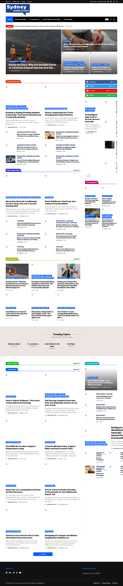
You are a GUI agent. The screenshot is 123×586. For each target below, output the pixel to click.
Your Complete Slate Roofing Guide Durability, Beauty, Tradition (27, 250)
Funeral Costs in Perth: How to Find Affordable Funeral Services (22, 536)
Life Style (22, 61)
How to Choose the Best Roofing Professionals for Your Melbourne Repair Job (61, 492)
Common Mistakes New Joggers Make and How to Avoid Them (60, 447)
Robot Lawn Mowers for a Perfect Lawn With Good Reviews (65, 250)
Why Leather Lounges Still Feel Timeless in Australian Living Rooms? (28, 135)
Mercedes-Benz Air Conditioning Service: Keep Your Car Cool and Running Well (21, 203)
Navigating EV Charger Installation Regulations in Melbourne (61, 536)
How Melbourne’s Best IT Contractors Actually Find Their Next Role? (16, 314)
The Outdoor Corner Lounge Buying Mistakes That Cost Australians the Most (68, 315)
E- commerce (79, 62)
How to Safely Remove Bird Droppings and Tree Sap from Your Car (109, 201)
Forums (114, 583)
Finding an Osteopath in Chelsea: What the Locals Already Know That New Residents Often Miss (68, 285)
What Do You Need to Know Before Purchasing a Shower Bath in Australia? (27, 148)
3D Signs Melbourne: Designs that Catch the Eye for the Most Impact (67, 226)
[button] (113, 26)
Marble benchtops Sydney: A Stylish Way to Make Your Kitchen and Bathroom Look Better (106, 408)
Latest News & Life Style (71, 64)
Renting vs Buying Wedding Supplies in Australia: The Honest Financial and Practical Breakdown (23, 114)
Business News (13, 61)
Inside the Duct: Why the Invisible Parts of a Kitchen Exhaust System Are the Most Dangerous (17, 285)
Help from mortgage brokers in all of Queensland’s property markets (67, 137)
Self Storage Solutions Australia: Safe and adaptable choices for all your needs (61, 402)
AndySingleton (15, 70)
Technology (36, 197)
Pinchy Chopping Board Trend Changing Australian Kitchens (59, 113)
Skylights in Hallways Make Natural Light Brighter (66, 148)
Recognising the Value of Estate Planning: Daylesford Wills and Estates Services (109, 223)
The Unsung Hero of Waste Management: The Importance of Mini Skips (92, 222)
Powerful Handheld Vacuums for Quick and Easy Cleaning (29, 224)
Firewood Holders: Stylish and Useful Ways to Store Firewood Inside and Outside (67, 161)
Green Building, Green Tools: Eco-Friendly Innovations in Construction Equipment (106, 397)
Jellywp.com (40, 583)
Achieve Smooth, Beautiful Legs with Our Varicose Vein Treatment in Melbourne (39, 26)
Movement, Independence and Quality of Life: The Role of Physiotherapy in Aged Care (42, 315)
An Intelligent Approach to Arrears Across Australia (92, 118)
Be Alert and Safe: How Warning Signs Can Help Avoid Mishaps (92, 201)
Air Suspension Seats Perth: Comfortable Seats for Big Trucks (66, 237)
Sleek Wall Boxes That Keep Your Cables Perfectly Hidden (60, 202)
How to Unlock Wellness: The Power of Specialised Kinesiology (23, 401)
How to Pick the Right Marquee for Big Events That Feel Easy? (28, 161)
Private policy (106, 583)
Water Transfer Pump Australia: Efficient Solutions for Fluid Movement (29, 238)
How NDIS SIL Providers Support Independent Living (21, 447)
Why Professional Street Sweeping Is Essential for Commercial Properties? (105, 418)
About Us (97, 583)
